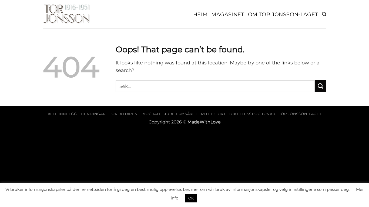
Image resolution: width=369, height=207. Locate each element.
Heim (200, 14)
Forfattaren (123, 114)
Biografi (151, 114)
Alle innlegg (62, 114)
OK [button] (191, 198)
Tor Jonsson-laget (300, 114)
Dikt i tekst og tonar (252, 114)
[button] (324, 14)
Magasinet (227, 14)
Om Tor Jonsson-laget (283, 14)
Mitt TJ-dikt (213, 114)
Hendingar (93, 114)
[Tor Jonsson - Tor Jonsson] (66, 14)
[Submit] (320, 86)
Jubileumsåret (180, 114)
